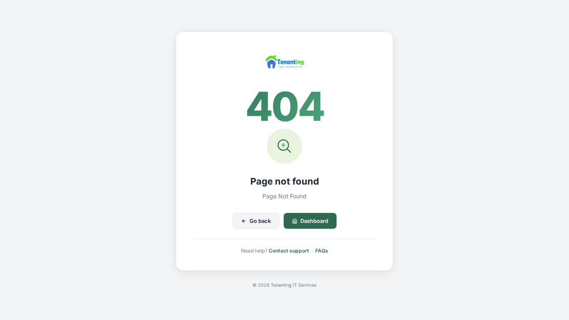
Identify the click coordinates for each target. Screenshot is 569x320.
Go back (260, 221)
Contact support (289, 251)
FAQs (321, 251)
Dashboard (314, 221)
